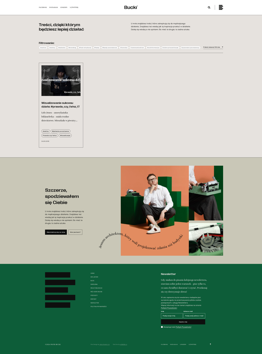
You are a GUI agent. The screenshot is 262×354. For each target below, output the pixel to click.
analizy (52, 47)
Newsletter (95, 303)
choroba (123, 47)
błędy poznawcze (109, 47)
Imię (162, 311)
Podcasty (94, 295)
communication (137, 47)
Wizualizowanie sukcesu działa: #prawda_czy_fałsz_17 (60, 104)
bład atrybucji (85, 47)
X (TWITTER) (192, 344)
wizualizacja (65, 135)
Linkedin (183, 344)
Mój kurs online (96, 292)
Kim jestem (94, 277)
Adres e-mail (188, 311)
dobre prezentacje (170, 47)
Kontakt (93, 299)
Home (92, 273)
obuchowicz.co (104, 344)
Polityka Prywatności (99, 306)
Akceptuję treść (177, 327)
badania (61, 47)
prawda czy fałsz (50, 135)
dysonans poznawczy (190, 47)
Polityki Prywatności (169, 308)
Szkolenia (94, 284)
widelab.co (123, 344)
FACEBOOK (164, 344)
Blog (92, 281)
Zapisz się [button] (183, 322)
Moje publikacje (96, 288)
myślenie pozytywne (60, 131)
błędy (96, 47)
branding (72, 47)
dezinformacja (153, 47)
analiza (43, 47)
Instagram (174, 344)
